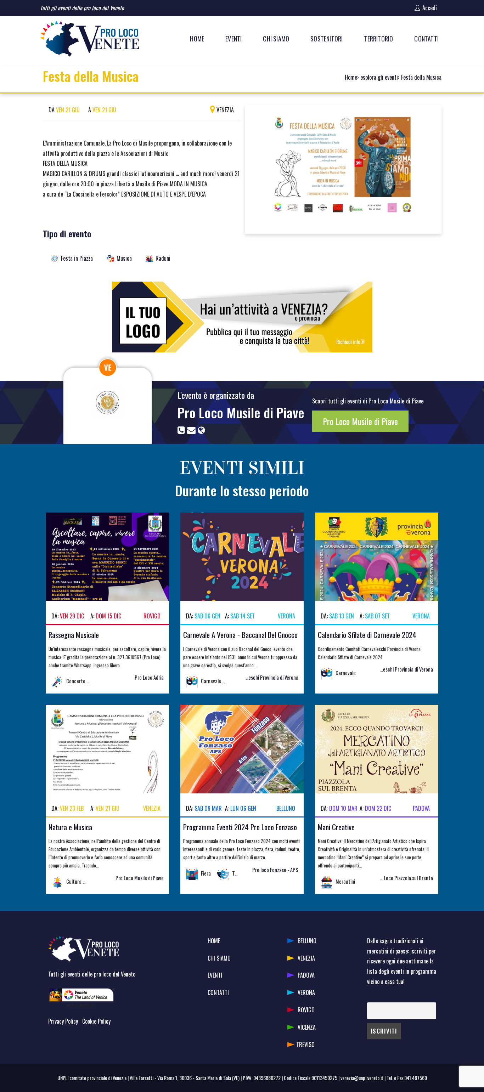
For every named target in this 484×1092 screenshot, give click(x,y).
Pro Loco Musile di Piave (241, 412)
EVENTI (215, 975)
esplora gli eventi (379, 77)
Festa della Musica (421, 77)
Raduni (163, 258)
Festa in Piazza (77, 258)
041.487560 (415, 1077)
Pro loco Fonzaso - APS (275, 869)
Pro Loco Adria (149, 677)
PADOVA (306, 975)
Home (351, 77)
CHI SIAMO (219, 958)
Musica (124, 258)
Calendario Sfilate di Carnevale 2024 (367, 634)
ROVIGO (306, 1010)
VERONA (306, 992)
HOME (214, 941)
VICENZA (307, 1027)
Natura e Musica (70, 826)
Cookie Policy (96, 1021)
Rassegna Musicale (74, 634)
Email (372, 997)
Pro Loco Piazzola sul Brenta (404, 878)
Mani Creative (336, 826)
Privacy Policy (63, 1021)
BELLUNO (307, 941)
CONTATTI (218, 992)
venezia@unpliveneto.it (362, 1077)
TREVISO (305, 1044)
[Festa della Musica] (343, 168)
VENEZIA (306, 958)
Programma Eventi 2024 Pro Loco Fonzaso (240, 826)
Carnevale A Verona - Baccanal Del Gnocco (240, 634)
